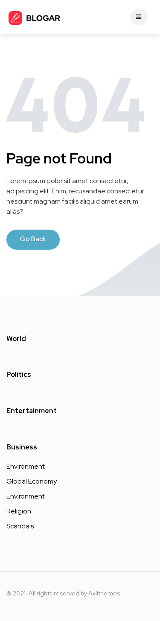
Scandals (20, 526)
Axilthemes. (105, 593)
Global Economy (31, 481)
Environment (25, 466)
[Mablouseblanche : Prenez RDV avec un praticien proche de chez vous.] (35, 17)
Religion (18, 511)
